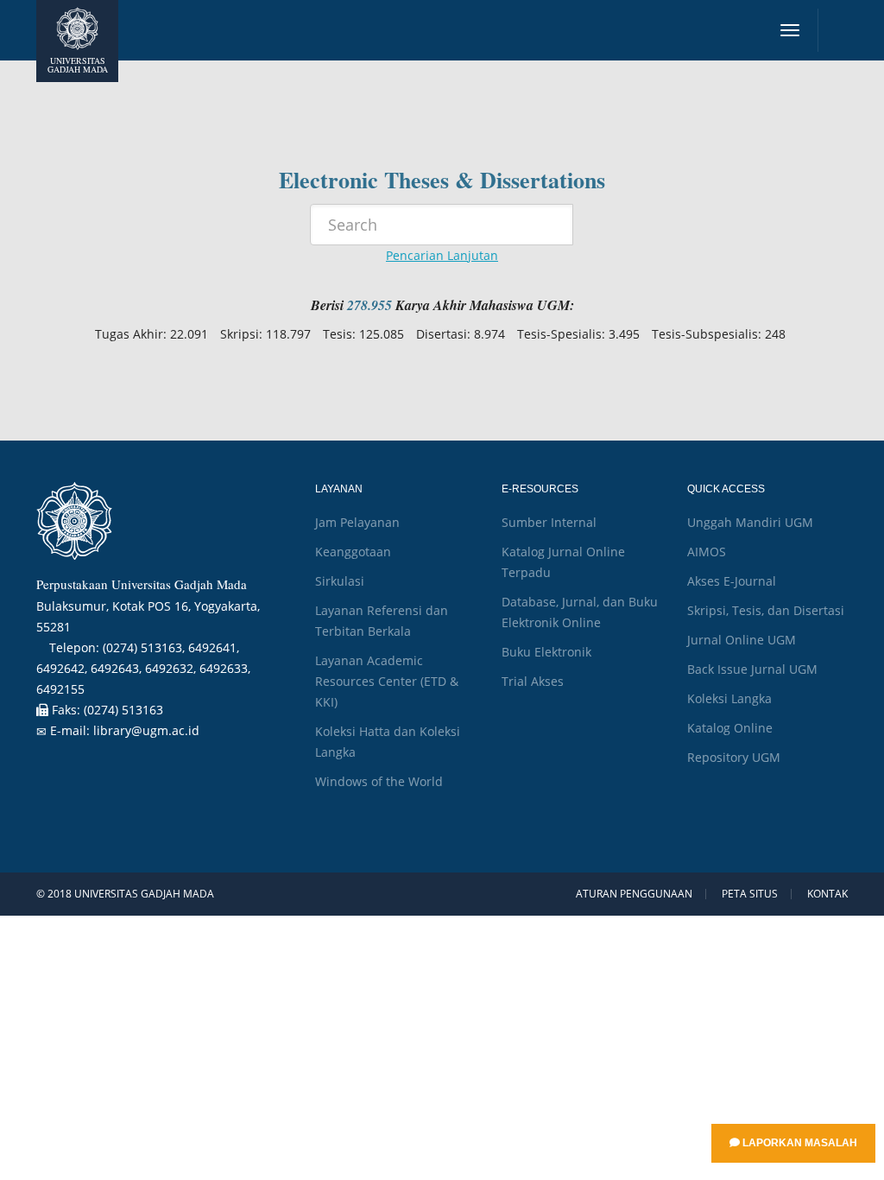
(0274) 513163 (123, 709)
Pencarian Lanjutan (442, 255)
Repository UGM (733, 757)
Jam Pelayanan (357, 522)
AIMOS (706, 551)
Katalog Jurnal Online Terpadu (563, 561)
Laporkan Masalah (798, 1143)
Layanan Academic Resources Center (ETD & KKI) (386, 681)
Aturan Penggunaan (634, 894)
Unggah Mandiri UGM (750, 522)
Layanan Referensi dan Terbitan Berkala (381, 620)
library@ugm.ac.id (146, 730)
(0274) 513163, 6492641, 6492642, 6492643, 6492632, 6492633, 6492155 (143, 668)
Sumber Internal (549, 522)
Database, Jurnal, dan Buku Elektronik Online (580, 612)
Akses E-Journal (731, 581)
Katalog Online (730, 728)
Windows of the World (379, 781)
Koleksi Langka (729, 698)
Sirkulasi (339, 581)
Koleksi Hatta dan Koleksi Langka (387, 741)
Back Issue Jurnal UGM (752, 669)
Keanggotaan (353, 551)
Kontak (827, 894)
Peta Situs (750, 894)
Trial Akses (533, 681)
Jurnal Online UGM (741, 639)
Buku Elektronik (546, 652)
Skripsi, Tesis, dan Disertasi (765, 610)
